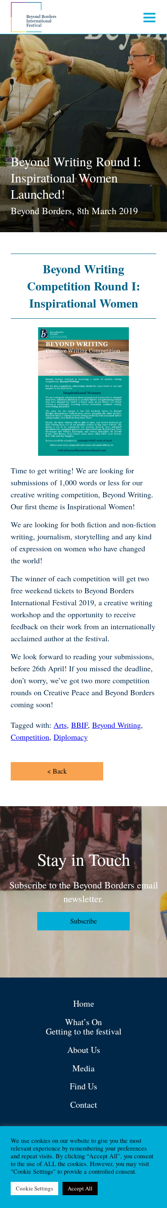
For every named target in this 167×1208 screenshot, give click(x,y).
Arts (60, 725)
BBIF (79, 725)
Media (83, 1068)
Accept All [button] (80, 1188)
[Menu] (149, 17)
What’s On (83, 1022)
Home (83, 1003)
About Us (83, 1050)
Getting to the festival (84, 1031)
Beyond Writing (116, 725)
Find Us (83, 1086)
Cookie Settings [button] (34, 1188)
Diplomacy (71, 737)
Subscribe (83, 920)
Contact (83, 1104)
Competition (30, 737)
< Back (57, 770)
